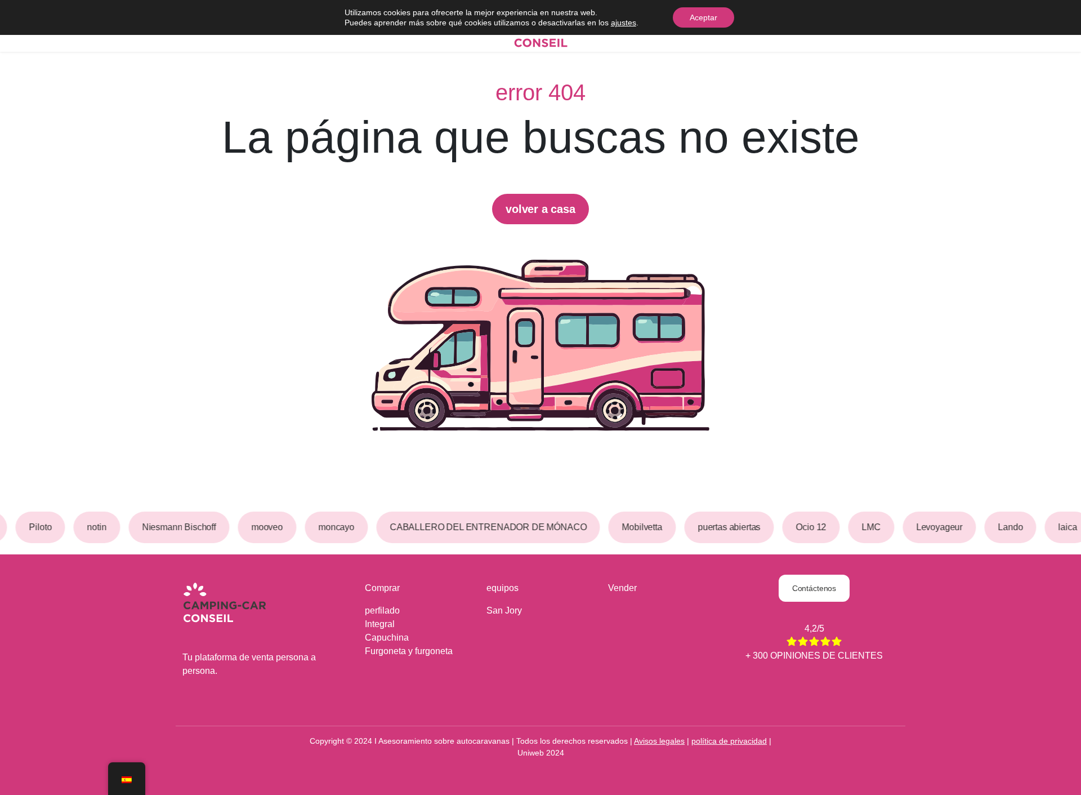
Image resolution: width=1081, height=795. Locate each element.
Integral (380, 624)
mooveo (263, 527)
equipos (502, 588)
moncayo (333, 527)
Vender (622, 588)
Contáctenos (814, 588)
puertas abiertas (725, 527)
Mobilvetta (638, 527)
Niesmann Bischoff (175, 527)
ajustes (623, 22)
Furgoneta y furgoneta (409, 651)
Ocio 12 (807, 527)
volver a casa (540, 209)
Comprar (382, 588)
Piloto (36, 527)
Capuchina (387, 637)
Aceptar (703, 17)
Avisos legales (659, 740)
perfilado (382, 610)
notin (92, 527)
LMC (867, 527)
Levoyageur (936, 527)
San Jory (504, 610)
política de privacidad (729, 740)
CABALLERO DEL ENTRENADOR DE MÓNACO (484, 527)
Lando (1006, 527)
